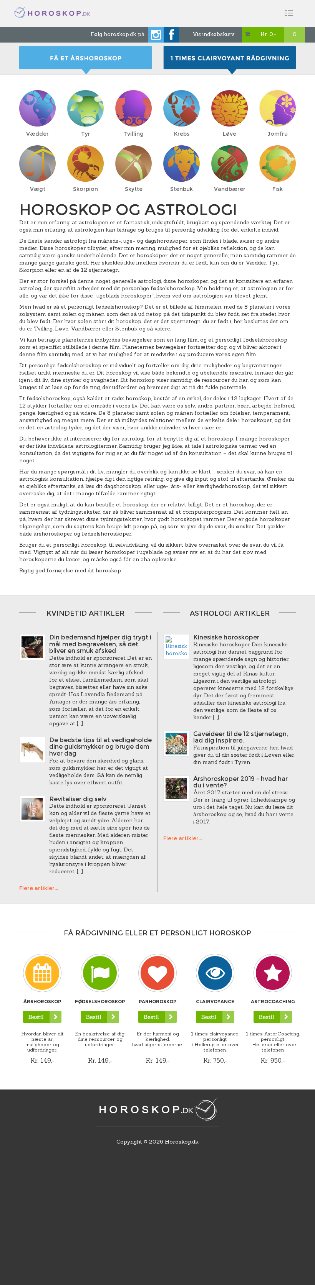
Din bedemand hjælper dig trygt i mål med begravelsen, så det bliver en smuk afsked (100, 644)
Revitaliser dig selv (77, 799)
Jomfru (277, 133)
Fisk (277, 189)
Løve (229, 133)
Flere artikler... (38, 888)
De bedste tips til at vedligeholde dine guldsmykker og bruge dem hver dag (100, 746)
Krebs (181, 133)
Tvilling (133, 133)
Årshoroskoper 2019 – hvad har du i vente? (240, 782)
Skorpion (85, 189)
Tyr (85, 133)
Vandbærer (229, 189)
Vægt (37, 189)
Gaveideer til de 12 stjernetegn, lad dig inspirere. (240, 737)
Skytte (134, 189)
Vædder (37, 133)
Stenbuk (181, 189)
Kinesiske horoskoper (226, 637)
